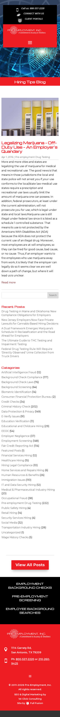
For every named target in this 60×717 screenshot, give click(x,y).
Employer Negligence (15, 436)
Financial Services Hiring (16, 455)
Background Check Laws (17, 382)
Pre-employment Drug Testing (32, 157)
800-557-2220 (25, 659)
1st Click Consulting (30, 698)
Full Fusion (36, 703)
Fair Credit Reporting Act (17, 445)
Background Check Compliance (21, 377)
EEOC (5, 431)
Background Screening (16, 387)
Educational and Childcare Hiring (22, 426)
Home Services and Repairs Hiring (22, 470)
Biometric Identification (16, 391)
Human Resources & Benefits (20, 475)
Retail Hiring (9, 512)
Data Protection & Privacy (17, 411)
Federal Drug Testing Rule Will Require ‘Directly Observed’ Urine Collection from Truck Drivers (27, 352)
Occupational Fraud (14, 498)
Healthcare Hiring (12, 460)
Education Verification (15, 421)
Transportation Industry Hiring (20, 527)
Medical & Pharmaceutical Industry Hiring (28, 489)
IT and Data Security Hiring (18, 484)
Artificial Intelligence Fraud (18, 372)
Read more (8, 282)
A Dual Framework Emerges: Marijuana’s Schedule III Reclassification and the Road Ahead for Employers (28, 332)
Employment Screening (16, 440)
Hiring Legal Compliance (17, 465)
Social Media (9, 522)
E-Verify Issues (10, 416)
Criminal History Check (15, 406)
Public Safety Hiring (14, 508)
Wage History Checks (14, 537)
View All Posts (30, 564)
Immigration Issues (13, 479)
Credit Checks (10, 401)
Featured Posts (11, 450)
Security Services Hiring (16, 517)
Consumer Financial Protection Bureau (26, 396)
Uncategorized (11, 532)
